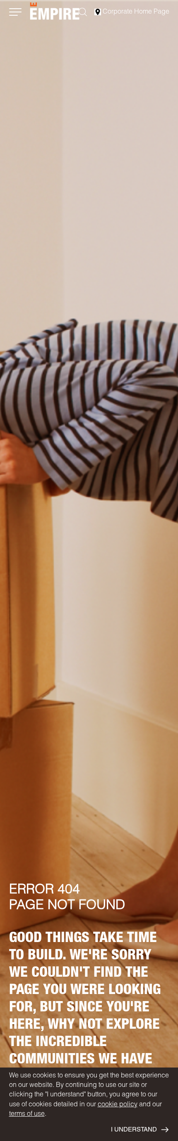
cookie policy (117, 1105)
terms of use (27, 1114)
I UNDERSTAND (134, 1130)
